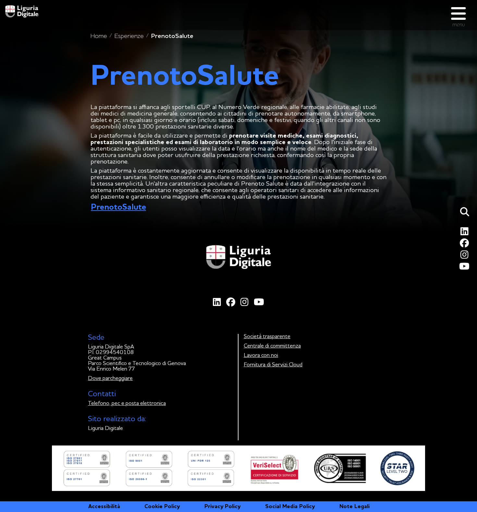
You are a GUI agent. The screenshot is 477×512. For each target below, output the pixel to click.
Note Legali (354, 506)
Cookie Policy (162, 506)
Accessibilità (104, 506)
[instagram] (465, 256)
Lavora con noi (261, 355)
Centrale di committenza (272, 346)
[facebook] (465, 245)
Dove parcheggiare (110, 378)
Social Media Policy (290, 506)
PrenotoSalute (118, 207)
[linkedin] (465, 233)
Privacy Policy (222, 506)
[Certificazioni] (238, 468)
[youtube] (465, 268)
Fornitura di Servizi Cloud (273, 365)
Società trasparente (267, 336)
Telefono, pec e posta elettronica (127, 403)
